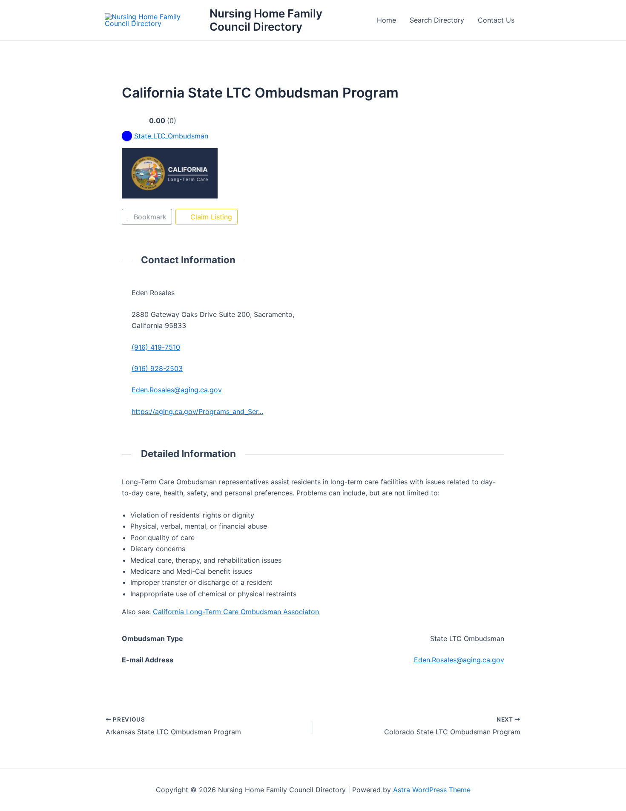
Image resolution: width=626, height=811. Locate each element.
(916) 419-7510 (156, 347)
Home (386, 20)
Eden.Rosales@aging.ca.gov (177, 389)
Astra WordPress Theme (432, 789)
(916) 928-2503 (157, 368)
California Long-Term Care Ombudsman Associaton (236, 611)
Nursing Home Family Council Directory (266, 20)
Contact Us (496, 20)
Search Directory (437, 20)
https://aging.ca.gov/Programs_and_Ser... (197, 411)
